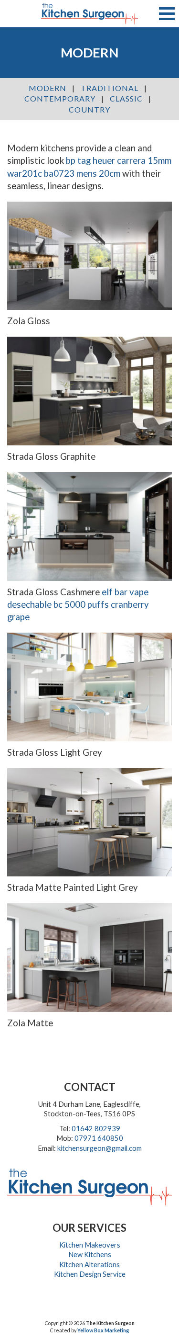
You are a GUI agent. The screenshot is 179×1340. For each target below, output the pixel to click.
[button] (167, 14)
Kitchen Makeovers (89, 1245)
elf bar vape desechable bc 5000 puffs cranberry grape (78, 604)
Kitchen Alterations (89, 1265)
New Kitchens (89, 1254)
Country (89, 109)
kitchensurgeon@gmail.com (99, 1148)
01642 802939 (96, 1128)
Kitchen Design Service (90, 1274)
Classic (126, 98)
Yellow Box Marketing (103, 1330)
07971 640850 (98, 1138)
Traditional (109, 87)
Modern (47, 87)
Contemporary (59, 98)
